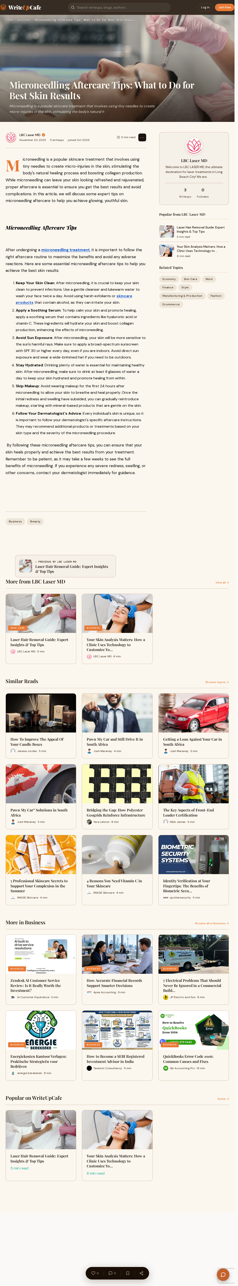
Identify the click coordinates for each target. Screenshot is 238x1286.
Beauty (35, 521)
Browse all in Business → (212, 923)
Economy (169, 279)
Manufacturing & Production (182, 296)
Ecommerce (171, 304)
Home (10, 20)
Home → (223, 1099)
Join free (224, 7)
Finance (167, 287)
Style (185, 287)
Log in (205, 7)
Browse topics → (217, 682)
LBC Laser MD (30, 135)
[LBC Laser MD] (11, 137)
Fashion (216, 296)
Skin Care (190, 279)
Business (23, 20)
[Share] (141, 1273)
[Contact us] (223, 1274)
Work (209, 279)
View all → (222, 582)
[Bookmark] (127, 1273)
